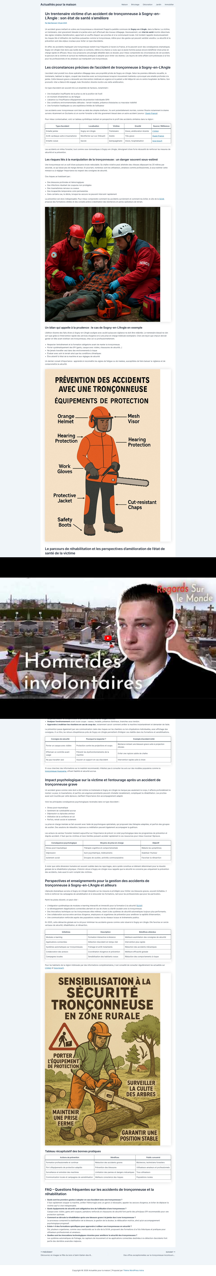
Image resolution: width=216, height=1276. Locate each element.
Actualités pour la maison (58, 4)
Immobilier (169, 4)
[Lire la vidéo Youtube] (108, 638)
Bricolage (135, 4)
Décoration (147, 4)
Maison (125, 4)
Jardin (158, 4)
